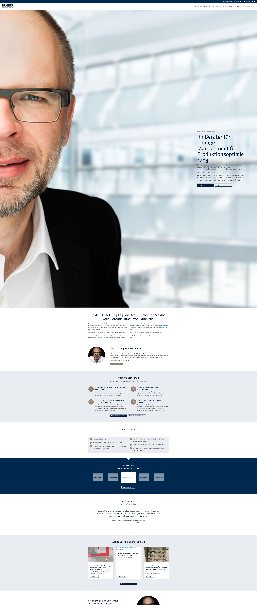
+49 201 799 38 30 (247, 1)
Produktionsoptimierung (221, 6)
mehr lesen (93, 576)
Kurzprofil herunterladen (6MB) (223, 185)
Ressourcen (238, 6)
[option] (98, 477)
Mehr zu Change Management (117, 415)
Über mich (199, 6)
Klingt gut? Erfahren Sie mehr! (205, 185)
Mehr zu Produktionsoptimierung (136, 415)
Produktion (99, 337)
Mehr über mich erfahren (116, 364)
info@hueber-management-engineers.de (232, 1)
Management (101, 573)
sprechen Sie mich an (135, 335)
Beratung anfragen (249, 6)
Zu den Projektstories (127, 487)
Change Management (208, 6)
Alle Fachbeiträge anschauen (127, 583)
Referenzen (231, 6)
